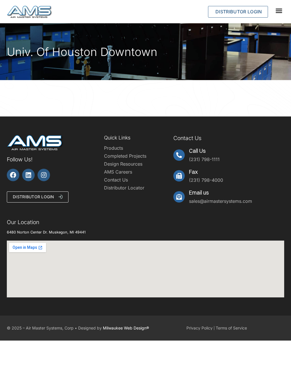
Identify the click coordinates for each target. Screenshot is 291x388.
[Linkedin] (28, 175)
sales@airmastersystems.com (220, 201)
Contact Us (116, 180)
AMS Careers (118, 172)
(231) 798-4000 (206, 180)
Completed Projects (125, 156)
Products (113, 148)
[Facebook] (13, 175)
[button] (279, 10)
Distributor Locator (124, 188)
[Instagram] (44, 175)
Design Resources (123, 164)
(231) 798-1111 (204, 159)
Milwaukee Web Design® (126, 328)
